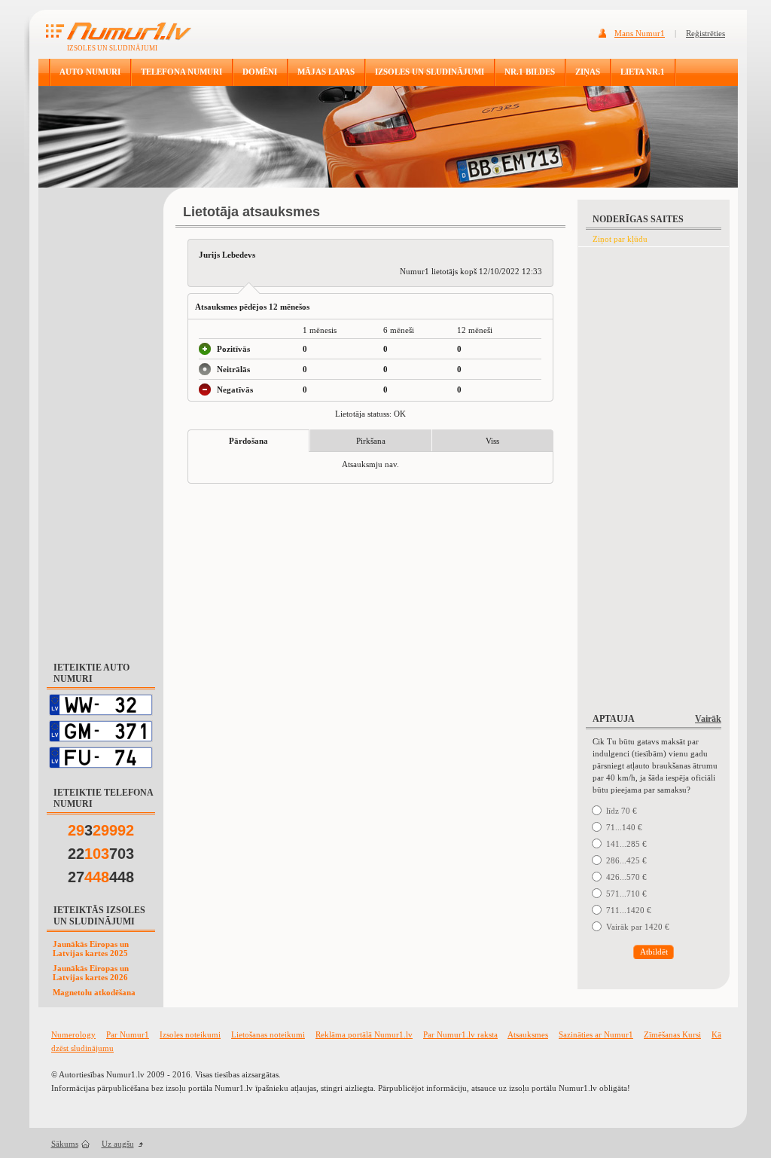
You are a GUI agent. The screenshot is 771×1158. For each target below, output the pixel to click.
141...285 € (626, 843)
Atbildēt (654, 951)
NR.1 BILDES (529, 71)
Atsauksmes (527, 1034)
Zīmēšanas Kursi (672, 1034)
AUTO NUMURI (89, 71)
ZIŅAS (587, 71)
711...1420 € (628, 910)
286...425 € (626, 860)
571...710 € (626, 893)
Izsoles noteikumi (190, 1034)
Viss (492, 440)
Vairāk (708, 718)
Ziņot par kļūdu (620, 238)
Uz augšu (118, 1143)
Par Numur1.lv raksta (460, 1034)
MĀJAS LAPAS (326, 71)
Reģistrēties (705, 33)
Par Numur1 (127, 1034)
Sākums (64, 1143)
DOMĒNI (259, 71)
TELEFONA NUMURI (181, 71)
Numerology (73, 1034)
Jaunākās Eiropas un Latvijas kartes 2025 (91, 949)
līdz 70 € (621, 810)
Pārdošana (248, 440)
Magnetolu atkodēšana (94, 992)
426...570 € (626, 876)
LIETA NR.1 (642, 71)
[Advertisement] (101, 417)
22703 (101, 853)
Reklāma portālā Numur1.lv (364, 1034)
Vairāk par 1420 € (637, 926)
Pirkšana (371, 440)
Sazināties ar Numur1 (596, 1034)
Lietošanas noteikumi (268, 1034)
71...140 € (624, 827)
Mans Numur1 (639, 33)
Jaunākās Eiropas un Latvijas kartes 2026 (91, 973)
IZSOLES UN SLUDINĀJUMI (429, 71)
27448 (101, 877)
